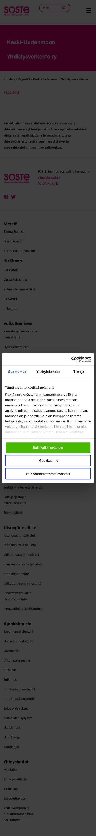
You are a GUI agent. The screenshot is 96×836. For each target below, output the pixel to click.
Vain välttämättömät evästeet (48, 474)
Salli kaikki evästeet (48, 448)
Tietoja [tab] (78, 372)
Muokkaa (45, 460)
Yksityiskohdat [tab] (48, 372)
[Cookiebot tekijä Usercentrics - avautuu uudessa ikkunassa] (71, 359)
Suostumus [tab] (17, 372)
